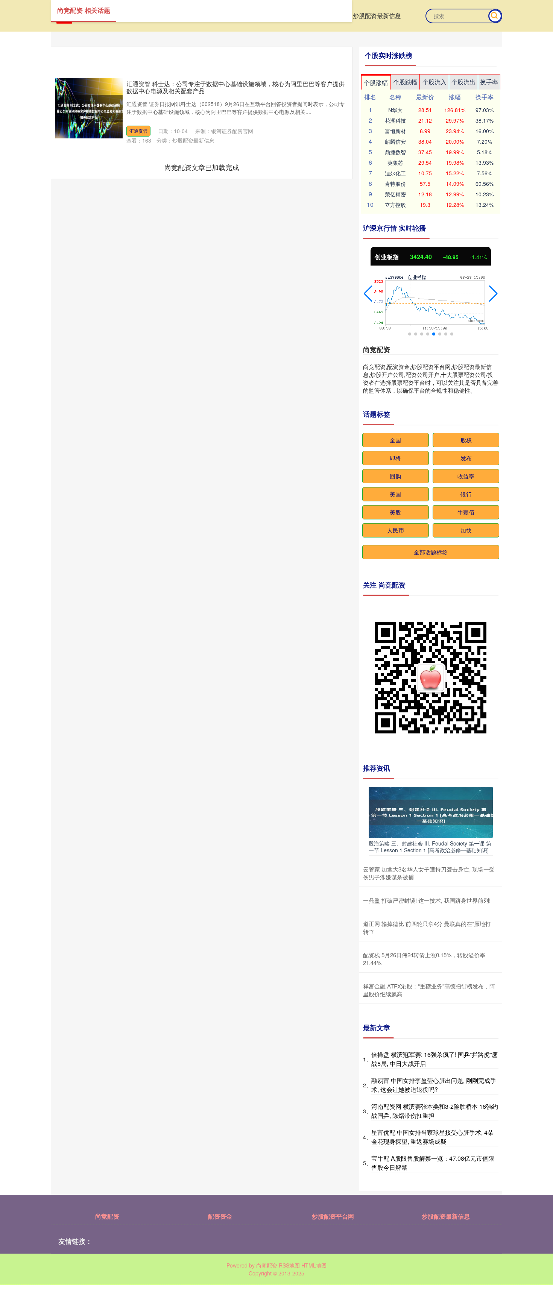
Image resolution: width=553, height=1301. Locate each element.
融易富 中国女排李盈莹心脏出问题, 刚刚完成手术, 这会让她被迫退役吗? (433, 1085)
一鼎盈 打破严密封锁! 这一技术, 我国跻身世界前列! (427, 900)
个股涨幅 (376, 82)
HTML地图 (314, 1265)
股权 (466, 440)
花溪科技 (395, 120)
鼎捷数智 (395, 152)
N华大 (395, 110)
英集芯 (395, 162)
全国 (395, 440)
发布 (466, 458)
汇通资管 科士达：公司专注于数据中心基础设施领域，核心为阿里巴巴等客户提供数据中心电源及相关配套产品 (235, 87)
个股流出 (463, 81)
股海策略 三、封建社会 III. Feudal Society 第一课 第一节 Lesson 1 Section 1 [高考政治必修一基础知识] (430, 847)
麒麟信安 (395, 141)
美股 (395, 512)
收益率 (465, 476)
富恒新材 (395, 131)
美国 (395, 494)
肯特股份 (395, 183)
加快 (466, 530)
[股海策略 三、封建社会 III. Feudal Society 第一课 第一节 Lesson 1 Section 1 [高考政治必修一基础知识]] (431, 811)
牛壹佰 (465, 512)
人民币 (395, 530)
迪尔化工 (395, 173)
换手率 (489, 81)
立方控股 (395, 204)
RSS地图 (289, 1265)
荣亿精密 (395, 194)
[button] (368, 293)
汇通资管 (138, 131)
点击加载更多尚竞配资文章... (201, 167)
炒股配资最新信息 (377, 15)
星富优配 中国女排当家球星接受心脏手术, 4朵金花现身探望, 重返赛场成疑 (432, 1137)
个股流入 (434, 81)
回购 (395, 476)
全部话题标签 (431, 552)
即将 (395, 458)
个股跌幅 (405, 81)
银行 (466, 494)
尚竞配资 (107, 1216)
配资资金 (220, 1216)
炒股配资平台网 (333, 1216)
